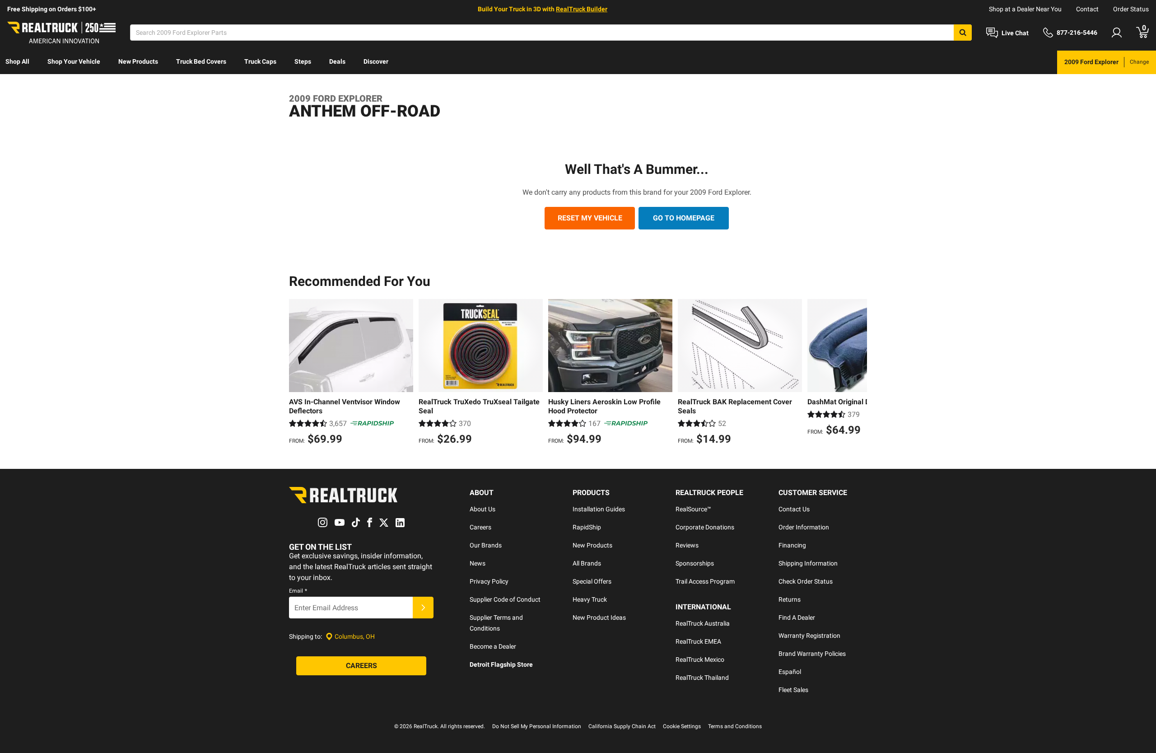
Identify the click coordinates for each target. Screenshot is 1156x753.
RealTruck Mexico (700, 659)
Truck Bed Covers (201, 61)
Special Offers (592, 581)
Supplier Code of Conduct (505, 599)
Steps (302, 61)
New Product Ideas (599, 617)
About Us (482, 509)
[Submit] (423, 607)
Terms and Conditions (735, 726)
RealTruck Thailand (702, 677)
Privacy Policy (489, 581)
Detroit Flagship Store (501, 664)
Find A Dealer (796, 617)
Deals (337, 61)
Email (298, 591)
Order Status (1131, 9)
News (477, 563)
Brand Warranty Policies (812, 653)
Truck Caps (260, 61)
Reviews (687, 545)
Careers (480, 527)
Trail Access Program (705, 581)
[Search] (963, 32)
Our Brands (486, 545)
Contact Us (794, 509)
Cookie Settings (682, 726)
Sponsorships (695, 563)
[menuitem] (17, 62)
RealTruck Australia (703, 623)
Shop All (17, 61)
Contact (1087, 9)
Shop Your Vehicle (73, 61)
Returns (789, 599)
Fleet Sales (793, 689)
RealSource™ (693, 509)
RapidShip (587, 527)
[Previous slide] (298, 373)
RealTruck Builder (581, 9)
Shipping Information (808, 563)
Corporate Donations (705, 527)
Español (789, 671)
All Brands (587, 563)
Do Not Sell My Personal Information (536, 726)
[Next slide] (858, 373)
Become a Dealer (493, 646)
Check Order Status (805, 581)
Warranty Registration (809, 635)
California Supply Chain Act (622, 726)
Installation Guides (599, 509)
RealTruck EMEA (698, 641)
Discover (376, 61)
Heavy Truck (590, 599)
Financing (792, 545)
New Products (138, 61)
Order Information (803, 527)
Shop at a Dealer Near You (1025, 9)
